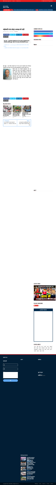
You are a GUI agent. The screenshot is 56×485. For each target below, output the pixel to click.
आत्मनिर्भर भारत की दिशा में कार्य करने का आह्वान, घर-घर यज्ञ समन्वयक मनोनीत (16, 47)
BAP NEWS (5, 6)
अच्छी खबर (51, 346)
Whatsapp (36, 483)
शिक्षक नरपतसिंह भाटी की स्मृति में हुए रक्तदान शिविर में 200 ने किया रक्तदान (15, 9)
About (14, 0)
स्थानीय (45, 346)
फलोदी (37, 346)
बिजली (45, 349)
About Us (44, 483)
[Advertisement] (28, 18)
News (17, 31)
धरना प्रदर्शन (40, 349)
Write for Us (18, 0)
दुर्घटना (51, 349)
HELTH (42, 346)
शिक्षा (39, 346)
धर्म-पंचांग (48, 349)
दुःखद (43, 349)
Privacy (48, 483)
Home (40, 483)
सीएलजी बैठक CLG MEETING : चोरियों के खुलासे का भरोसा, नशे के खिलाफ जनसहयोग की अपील (43, 9)
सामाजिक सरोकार (36, 349)
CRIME (28, 9)
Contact (52, 483)
